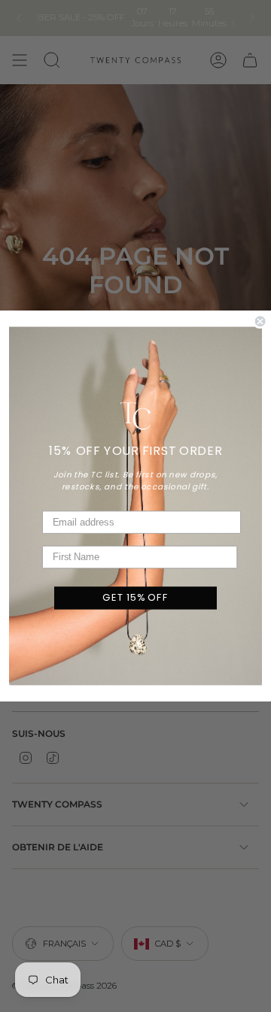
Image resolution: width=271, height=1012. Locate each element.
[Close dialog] (260, 321)
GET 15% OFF (135, 597)
